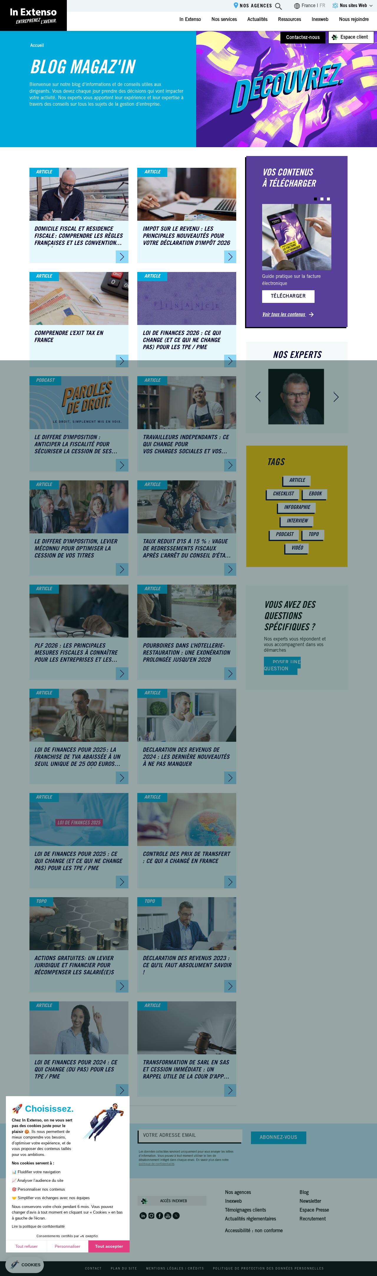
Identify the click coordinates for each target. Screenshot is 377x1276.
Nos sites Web (353, 6)
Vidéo (297, 548)
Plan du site (124, 1268)
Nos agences (256, 6)
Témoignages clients (245, 1210)
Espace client (354, 37)
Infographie (297, 507)
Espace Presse (314, 1210)
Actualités (257, 19)
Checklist (283, 494)
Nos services (224, 19)
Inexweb (320, 19)
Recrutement (313, 1219)
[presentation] (257, 396)
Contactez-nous (303, 37)
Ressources (289, 19)
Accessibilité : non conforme (254, 1231)
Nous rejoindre (354, 19)
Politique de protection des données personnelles (268, 1268)
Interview (297, 521)
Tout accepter (109, 1246)
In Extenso (190, 19)
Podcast (284, 534)
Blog (304, 1192)
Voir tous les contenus (284, 315)
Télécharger (288, 296)
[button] (315, 199)
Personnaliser (67, 1246)
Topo (313, 534)
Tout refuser (26, 1246)
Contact (93, 1268)
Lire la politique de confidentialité (38, 1226)
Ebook (315, 494)
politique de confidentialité (156, 1164)
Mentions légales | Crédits (175, 1268)
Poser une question (282, 665)
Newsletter (310, 1201)
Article (297, 480)
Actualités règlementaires (250, 1219)
